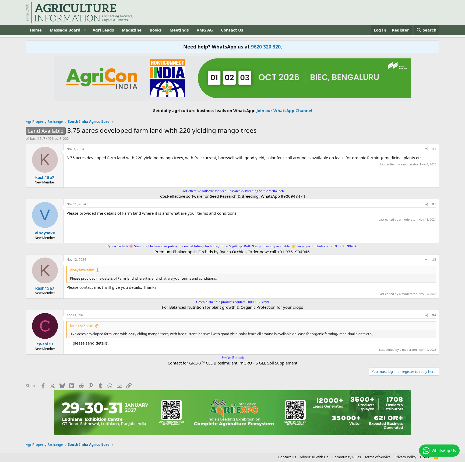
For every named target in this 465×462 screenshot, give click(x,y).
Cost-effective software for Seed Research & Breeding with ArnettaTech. (233, 191)
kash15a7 (37, 138)
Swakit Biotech (232, 358)
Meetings (179, 30)
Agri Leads (103, 30)
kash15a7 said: (81, 325)
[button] (85, 30)
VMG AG (205, 30)
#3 (434, 259)
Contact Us (232, 30)
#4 (434, 315)
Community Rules (346, 456)
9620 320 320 (266, 46)
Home (36, 30)
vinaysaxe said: (82, 270)
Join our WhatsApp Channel (284, 110)
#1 (434, 149)
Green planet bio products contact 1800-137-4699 (232, 302)
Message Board (65, 30)
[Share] (426, 149)
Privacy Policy (405, 456)
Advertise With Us (314, 456)
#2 (434, 204)
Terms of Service (377, 456)
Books (155, 30)
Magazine (132, 30)
